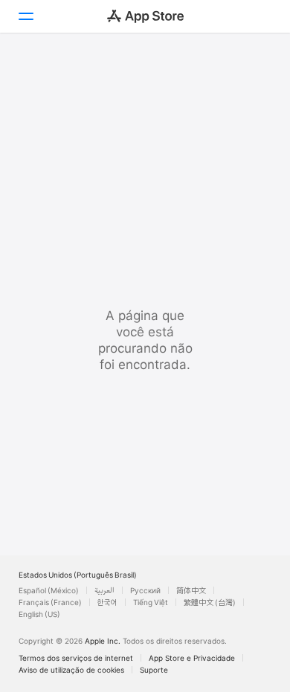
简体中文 (191, 590)
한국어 (107, 602)
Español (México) (49, 590)
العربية (104, 590)
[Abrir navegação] (25, 16)
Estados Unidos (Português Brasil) (78, 574)
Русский (145, 590)
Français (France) (50, 602)
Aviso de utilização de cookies (71, 669)
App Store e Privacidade (192, 658)
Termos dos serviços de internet (76, 658)
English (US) (39, 614)
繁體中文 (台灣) (210, 602)
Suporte (154, 669)
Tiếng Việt (150, 602)
